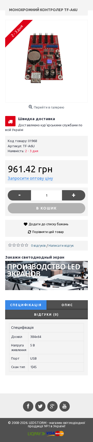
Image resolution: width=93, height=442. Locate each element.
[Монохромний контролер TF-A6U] (46, 61)
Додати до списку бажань (48, 224)
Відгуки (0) (46, 314)
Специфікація (26, 305)
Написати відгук (61, 245)
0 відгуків (38, 245)
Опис (67, 305)
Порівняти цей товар (48, 232)
